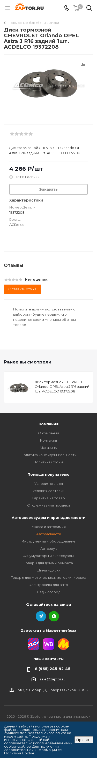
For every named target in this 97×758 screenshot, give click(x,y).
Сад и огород (48, 592)
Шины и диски (48, 570)
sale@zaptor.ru (52, 679)
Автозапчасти (48, 534)
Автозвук (48, 548)
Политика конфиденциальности (49, 455)
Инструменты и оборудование (48, 541)
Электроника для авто (48, 585)
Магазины (48, 447)
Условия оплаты (48, 483)
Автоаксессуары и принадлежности (49, 518)
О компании (48, 433)
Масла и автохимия (49, 527)
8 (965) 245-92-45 (52, 669)
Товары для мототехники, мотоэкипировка (48, 577)
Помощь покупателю (48, 474)
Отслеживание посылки (48, 505)
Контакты (48, 440)
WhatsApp (54, 616)
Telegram (41, 616)
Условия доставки (48, 491)
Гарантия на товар (48, 498)
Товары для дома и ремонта (48, 563)
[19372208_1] (48, 87)
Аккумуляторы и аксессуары (48, 556)
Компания (48, 424)
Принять (83, 740)
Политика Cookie (48, 462)
